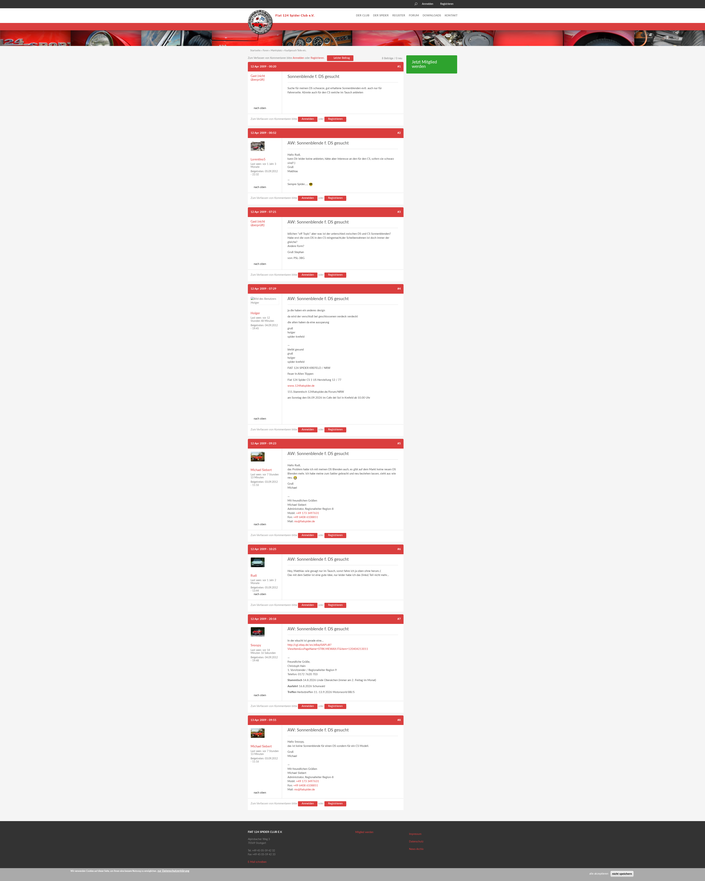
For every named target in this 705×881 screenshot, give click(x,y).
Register (398, 15)
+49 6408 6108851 (305, 517)
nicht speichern (622, 873)
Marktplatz (276, 50)
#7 (399, 619)
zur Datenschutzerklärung (173, 871)
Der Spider (381, 15)
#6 (399, 549)
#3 (399, 212)
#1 (399, 66)
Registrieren (446, 4)
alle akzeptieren (598, 873)
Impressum (415, 834)
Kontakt (451, 15)
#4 (399, 288)
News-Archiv (416, 849)
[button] (250, 4)
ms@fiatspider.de (304, 521)
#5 (399, 443)
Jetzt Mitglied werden (424, 64)
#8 (399, 720)
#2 (399, 133)
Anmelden (427, 4)
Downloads (432, 15)
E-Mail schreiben (257, 862)
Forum (414, 15)
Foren (266, 50)
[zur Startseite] (260, 22)
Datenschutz (416, 841)
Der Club (362, 15)
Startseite (255, 50)
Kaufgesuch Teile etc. (295, 50)
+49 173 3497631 (307, 513)
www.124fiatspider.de (301, 385)
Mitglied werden (364, 832)
